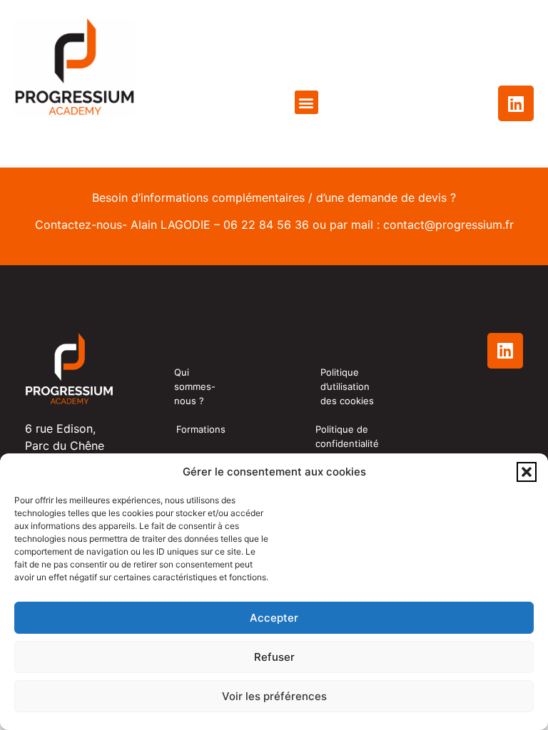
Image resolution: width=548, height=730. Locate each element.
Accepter (274, 617)
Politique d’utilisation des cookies (347, 386)
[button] (526, 472)
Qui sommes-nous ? (194, 386)
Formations (200, 429)
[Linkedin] (516, 103)
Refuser (274, 657)
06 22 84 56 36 (266, 224)
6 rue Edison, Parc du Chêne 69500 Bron (64, 445)
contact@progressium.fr (448, 224)
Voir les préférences (274, 696)
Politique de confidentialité (347, 436)
